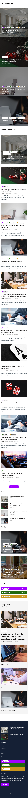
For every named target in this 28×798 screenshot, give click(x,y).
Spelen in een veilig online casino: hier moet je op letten (13, 61)
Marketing (3, 751)
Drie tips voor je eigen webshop (12, 121)
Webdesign (3, 748)
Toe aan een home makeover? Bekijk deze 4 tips (12, 31)
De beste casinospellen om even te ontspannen (12, 368)
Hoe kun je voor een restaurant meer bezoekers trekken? (13, 573)
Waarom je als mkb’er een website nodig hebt (13, 90)
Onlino (5, 160)
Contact (2, 753)
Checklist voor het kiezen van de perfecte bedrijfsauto (12, 474)
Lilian (3, 370)
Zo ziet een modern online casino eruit (13, 403)
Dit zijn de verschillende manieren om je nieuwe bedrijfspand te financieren (13, 295)
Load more (14, 487)
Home (2, 746)
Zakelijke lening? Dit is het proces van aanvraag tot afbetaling (13, 438)
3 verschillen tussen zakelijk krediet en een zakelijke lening (14, 331)
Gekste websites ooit (6, 665)
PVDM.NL (9, 3)
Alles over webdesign (6, 688)
